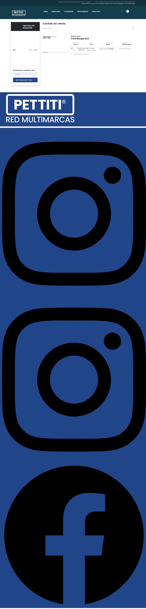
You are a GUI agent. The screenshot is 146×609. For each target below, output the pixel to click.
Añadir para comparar (81, 54)
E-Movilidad (68, 12)
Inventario (56, 12)
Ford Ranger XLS (80, 37)
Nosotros (96, 12)
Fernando (92, 48)
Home (46, 12)
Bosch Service (82, 12)
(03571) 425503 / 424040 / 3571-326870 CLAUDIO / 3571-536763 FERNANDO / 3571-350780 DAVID (108, 3)
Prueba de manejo (125, 49)
